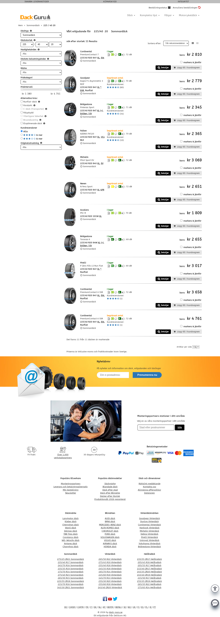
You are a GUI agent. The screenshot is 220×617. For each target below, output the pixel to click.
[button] (215, 588)
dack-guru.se (115, 612)
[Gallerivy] (197, 43)
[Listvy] (193, 43)
